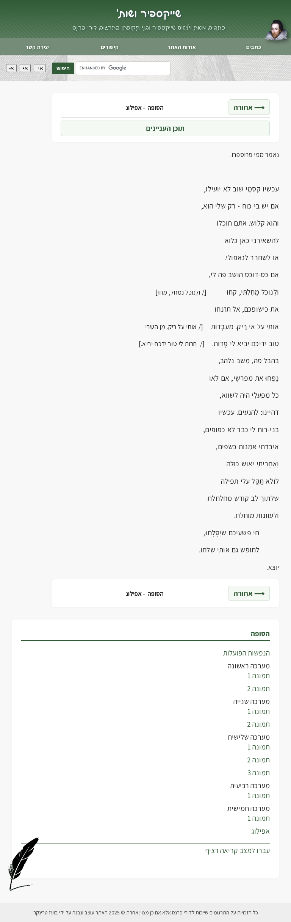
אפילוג (261, 831)
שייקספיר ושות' (148, 14)
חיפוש (63, 68)
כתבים (253, 46)
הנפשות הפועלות (246, 653)
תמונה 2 (258, 688)
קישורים (110, 46)
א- (11, 68)
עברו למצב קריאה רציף (237, 850)
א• (25, 68)
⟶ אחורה (249, 107)
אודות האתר (181, 46)
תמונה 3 (258, 773)
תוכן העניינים (165, 128)
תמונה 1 (258, 676)
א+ (40, 68)
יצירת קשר (37, 46)
